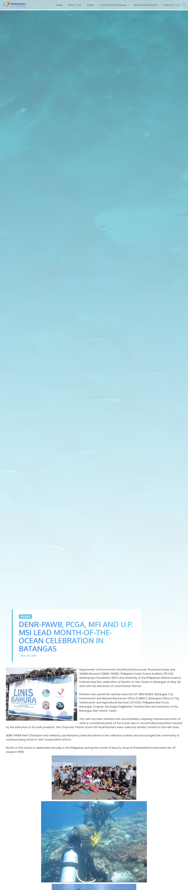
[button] (75, 5)
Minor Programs (146, 5)
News (90, 5)
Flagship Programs (113, 5)
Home (59, 5)
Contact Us (171, 5)
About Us (74, 5)
